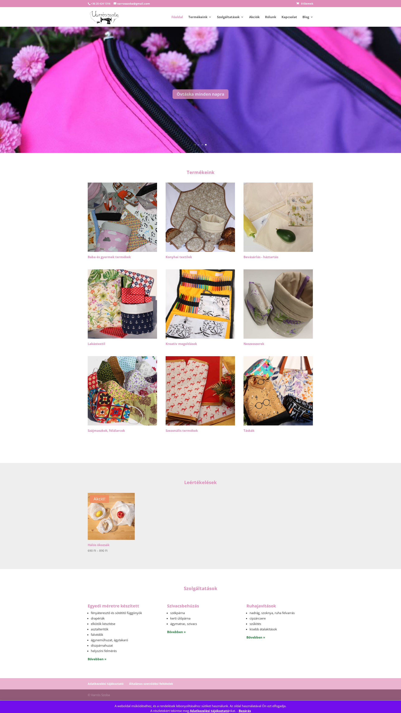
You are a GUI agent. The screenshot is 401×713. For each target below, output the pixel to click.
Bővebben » (97, 659)
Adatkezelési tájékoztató (209, 711)
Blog (305, 17)
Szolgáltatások (228, 17)
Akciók (254, 17)
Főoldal (177, 17)
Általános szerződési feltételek (151, 684)
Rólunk (270, 17)
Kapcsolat (289, 17)
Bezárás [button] (245, 711)
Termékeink (197, 17)
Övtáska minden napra (200, 91)
